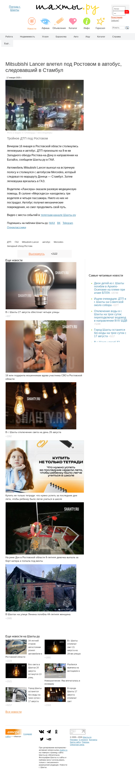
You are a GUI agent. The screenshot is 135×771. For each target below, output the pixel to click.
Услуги (45, 36)
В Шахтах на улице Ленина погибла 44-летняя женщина (37, 614)
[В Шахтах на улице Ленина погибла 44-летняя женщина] (40, 588)
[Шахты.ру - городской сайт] (67, 14)
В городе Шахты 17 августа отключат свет (72, 695)
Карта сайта (75, 742)
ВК (58, 222)
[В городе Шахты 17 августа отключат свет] (55, 701)
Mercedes (58, 242)
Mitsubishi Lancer (30, 242)
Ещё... (7, 43)
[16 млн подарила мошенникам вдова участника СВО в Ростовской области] (44, 346)
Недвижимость (27, 36)
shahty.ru (63, 750)
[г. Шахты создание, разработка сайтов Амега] (14, 734)
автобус (46, 242)
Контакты (93, 740)
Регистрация (116, 17)
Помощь (85, 742)
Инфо (87, 28)
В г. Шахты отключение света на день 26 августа (33, 432)
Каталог (73, 28)
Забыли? (115, 20)
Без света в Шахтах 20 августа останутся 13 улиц (34, 671)
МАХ (52, 222)
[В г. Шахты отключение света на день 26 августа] (40, 405)
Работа (9, 36)
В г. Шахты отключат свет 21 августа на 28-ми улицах (74, 647)
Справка (116, 36)
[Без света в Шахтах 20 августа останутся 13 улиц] (16, 677)
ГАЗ (16, 242)
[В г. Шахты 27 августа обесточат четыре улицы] (40, 285)
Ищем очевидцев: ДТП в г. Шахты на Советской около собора (110, 302)
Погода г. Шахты (15, 8)
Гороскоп (100, 28)
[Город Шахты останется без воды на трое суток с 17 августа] (16, 701)
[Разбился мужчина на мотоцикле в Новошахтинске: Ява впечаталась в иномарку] (55, 677)
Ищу (88, 36)
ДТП (9, 242)
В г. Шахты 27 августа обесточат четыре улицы (32, 312)
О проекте (83, 740)
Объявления (59, 28)
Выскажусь (37, 254)
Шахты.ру (87, 737)
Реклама (74, 740)
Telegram (68, 222)
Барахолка (61, 36)
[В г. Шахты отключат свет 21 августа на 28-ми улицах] (55, 653)
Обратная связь (77, 744)
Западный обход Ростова (19, 246)
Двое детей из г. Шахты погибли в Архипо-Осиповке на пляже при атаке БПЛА (109, 288)
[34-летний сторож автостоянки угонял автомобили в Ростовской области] (16, 653)
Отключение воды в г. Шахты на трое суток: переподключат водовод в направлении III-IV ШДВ (110, 316)
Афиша (45, 28)
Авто (76, 36)
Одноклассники (16, 227)
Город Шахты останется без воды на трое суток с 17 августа (35, 695)
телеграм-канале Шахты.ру (58, 215)
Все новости (13, 711)
